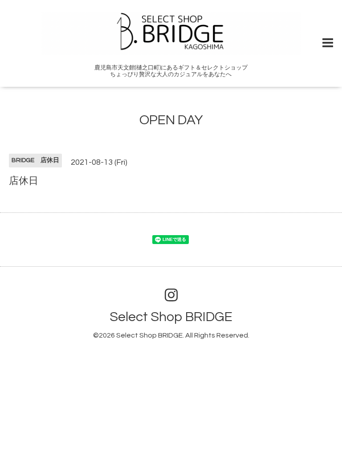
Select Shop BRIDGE (171, 317)
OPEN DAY (171, 120)
